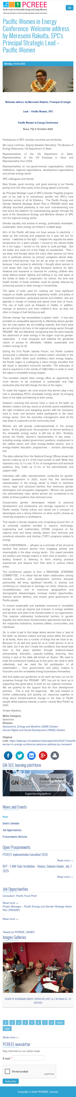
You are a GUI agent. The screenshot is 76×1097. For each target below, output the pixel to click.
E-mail (7, 1058)
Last (7, 1028)
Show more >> (11, 1037)
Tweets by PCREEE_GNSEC (19, 932)
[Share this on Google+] (43, 755)
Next (59, 1022)
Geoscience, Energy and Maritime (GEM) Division (30, 726)
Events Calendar (11, 823)
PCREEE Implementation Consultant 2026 (25, 854)
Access (54, 1091)
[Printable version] (55, 755)
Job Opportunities (12, 830)
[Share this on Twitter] (20, 755)
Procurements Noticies (15, 836)
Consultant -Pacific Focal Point (20, 895)
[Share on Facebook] (8, 755)
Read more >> (65, 860)
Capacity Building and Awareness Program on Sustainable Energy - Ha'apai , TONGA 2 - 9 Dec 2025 (38, 1000)
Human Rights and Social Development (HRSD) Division (34, 730)
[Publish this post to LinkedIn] (31, 755)
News (5, 817)
